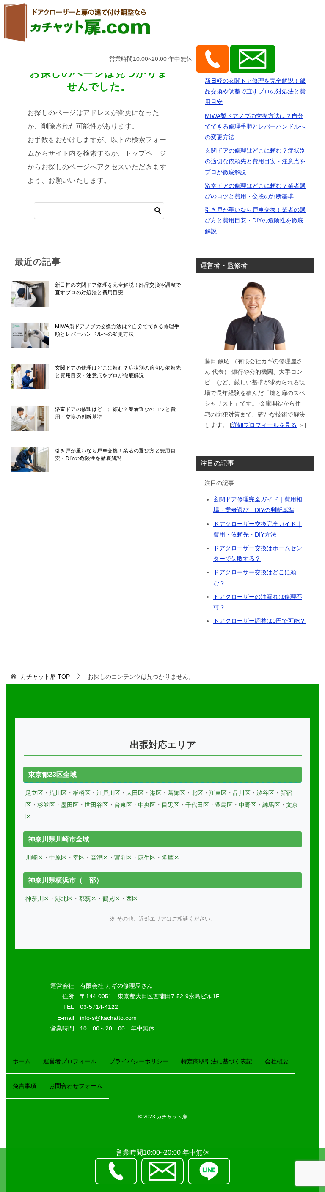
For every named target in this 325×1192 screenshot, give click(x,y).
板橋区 (82, 792)
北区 (197, 792)
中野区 (247, 804)
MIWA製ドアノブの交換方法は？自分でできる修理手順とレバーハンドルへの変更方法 (117, 330)
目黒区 (170, 804)
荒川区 (58, 792)
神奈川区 (37, 898)
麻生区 (147, 857)
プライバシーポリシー (138, 1061)
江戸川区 (108, 792)
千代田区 (197, 804)
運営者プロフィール (69, 1061)
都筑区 (87, 898)
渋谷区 (265, 792)
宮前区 (123, 857)
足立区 (34, 792)
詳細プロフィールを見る (264, 425)
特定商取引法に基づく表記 (216, 1061)
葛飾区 (176, 792)
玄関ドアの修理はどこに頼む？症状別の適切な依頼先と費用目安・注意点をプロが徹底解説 (118, 371)
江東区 (218, 792)
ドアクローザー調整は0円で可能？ (259, 620)
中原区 (58, 857)
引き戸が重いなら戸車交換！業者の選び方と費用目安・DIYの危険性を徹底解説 (115, 454)
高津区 (99, 857)
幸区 (79, 857)
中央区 (147, 804)
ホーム (21, 1061)
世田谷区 (96, 804)
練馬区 (271, 804)
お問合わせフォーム (75, 1085)
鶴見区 (111, 898)
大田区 (135, 792)
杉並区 (46, 804)
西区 (132, 898)
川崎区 (34, 857)
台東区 (123, 804)
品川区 (242, 792)
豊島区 (224, 804)
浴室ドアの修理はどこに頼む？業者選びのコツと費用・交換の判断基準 (115, 413)
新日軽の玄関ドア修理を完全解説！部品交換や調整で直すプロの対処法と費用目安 (118, 289)
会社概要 (277, 1061)
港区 (156, 792)
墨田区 (70, 804)
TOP (45, 676)
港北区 (64, 898)
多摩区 (170, 857)
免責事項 (24, 1085)
